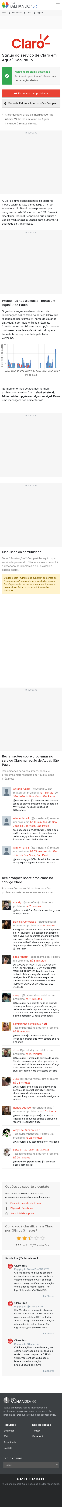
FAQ (5, 1436)
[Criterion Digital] (31, 1479)
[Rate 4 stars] (37, 1238)
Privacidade (9, 1442)
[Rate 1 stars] (19, 1238)
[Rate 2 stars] (25, 1238)
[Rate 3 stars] (31, 1238)
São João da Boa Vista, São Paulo (34, 796)
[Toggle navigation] (57, 5)
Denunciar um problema (33, 93)
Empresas (17, 12)
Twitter (36, 1430)
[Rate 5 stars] (43, 1238)
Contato (7, 1447)
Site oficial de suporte (22, 1213)
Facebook (37, 1436)
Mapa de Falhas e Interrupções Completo (33, 103)
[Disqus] (31, 636)
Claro (29, 12)
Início (4, 12)
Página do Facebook (21, 1208)
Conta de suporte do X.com (25, 1203)
